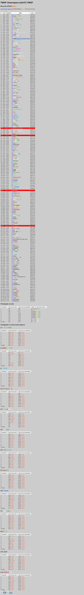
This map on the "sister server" (7, 9)
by (12, 14)
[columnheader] (4, 13)
